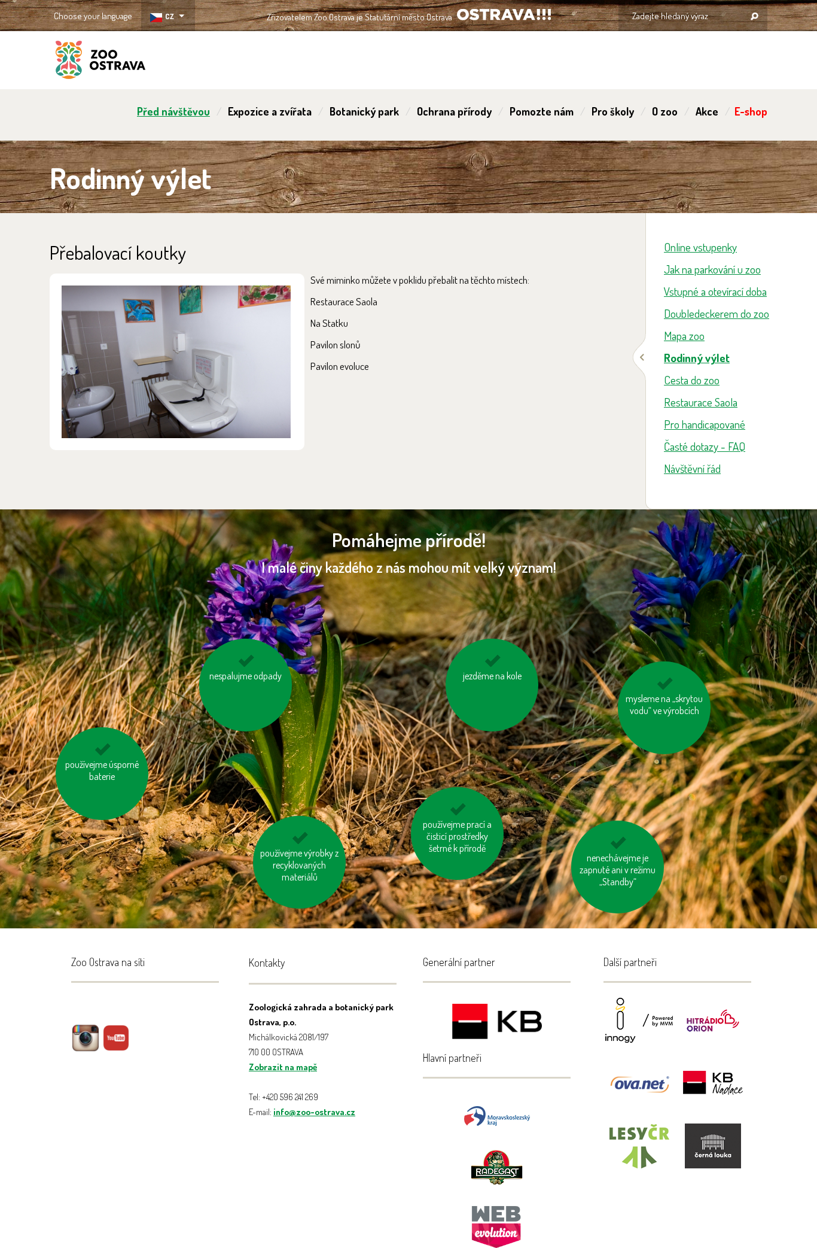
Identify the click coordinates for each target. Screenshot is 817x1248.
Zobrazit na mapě (283, 1067)
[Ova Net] (639, 1091)
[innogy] (639, 1028)
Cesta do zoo (692, 379)
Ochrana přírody (454, 111)
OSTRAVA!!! (504, 14)
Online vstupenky (700, 246)
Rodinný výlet (697, 357)
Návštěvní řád (692, 468)
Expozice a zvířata (270, 111)
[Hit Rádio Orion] (713, 1028)
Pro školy (613, 111)
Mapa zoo (684, 335)
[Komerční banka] (497, 1023)
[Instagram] (85, 1046)
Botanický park (364, 111)
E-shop (750, 111)
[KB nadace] (713, 1091)
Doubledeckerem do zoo (716, 313)
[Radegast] (497, 1166)
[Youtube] (116, 1046)
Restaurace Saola (700, 401)
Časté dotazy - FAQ (704, 446)
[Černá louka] (713, 1153)
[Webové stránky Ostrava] (497, 1220)
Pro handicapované (704, 424)
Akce (707, 111)
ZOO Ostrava (100, 62)
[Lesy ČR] (639, 1153)
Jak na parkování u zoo (712, 269)
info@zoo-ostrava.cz (314, 1112)
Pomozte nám (542, 111)
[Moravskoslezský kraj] (497, 1115)
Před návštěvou (173, 111)
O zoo (665, 111)
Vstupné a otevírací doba (715, 291)
